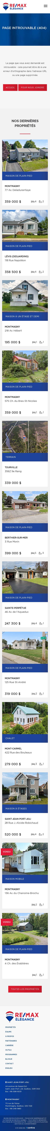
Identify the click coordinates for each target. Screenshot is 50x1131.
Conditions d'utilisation (37, 1122)
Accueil (10, 88)
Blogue (8, 1059)
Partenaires (11, 1041)
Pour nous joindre (32, 88)
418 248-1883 (15, 1109)
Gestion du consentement (25, 1124)
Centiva (30, 1128)
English (8, 1068)
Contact (9, 1063)
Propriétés (10, 1027)
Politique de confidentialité (14, 1122)
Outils (8, 1050)
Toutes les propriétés (25, 989)
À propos (9, 1036)
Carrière (9, 1045)
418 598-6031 (15, 1092)
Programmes (11, 1054)
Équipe (8, 1032)
